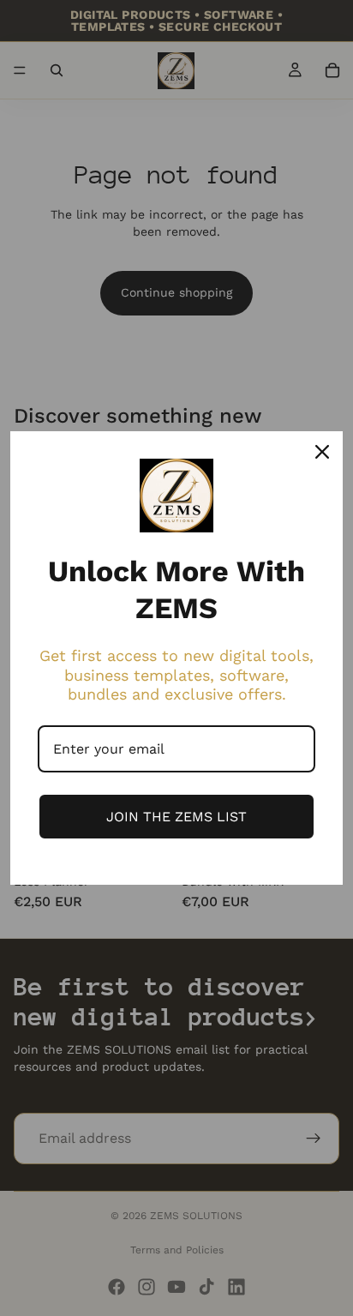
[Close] (322, 451)
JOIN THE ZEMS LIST (176, 816)
